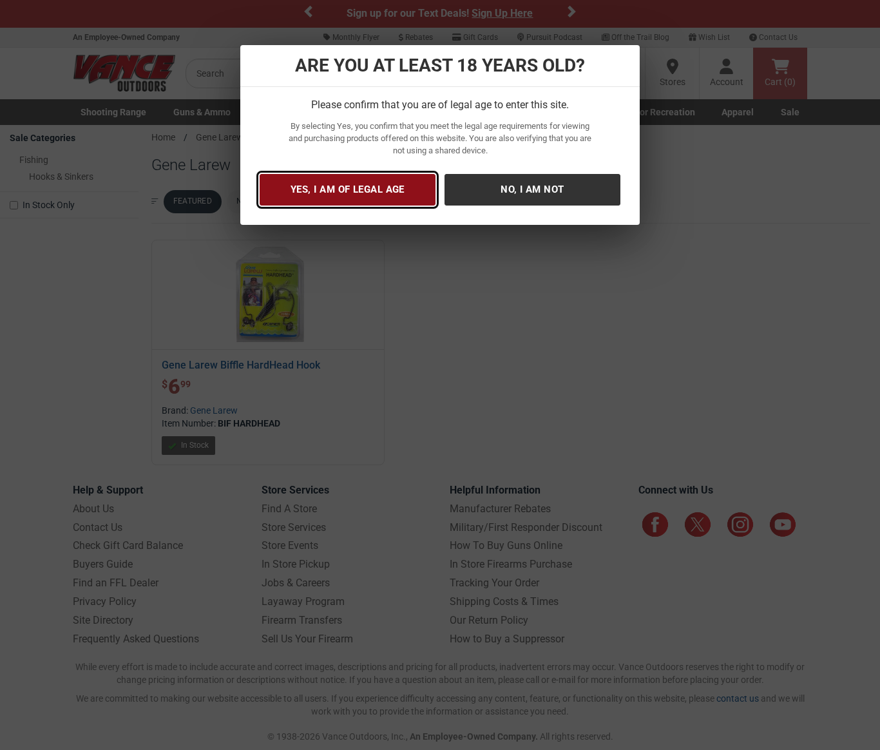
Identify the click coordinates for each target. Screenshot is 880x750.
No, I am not (532, 189)
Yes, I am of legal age (348, 189)
